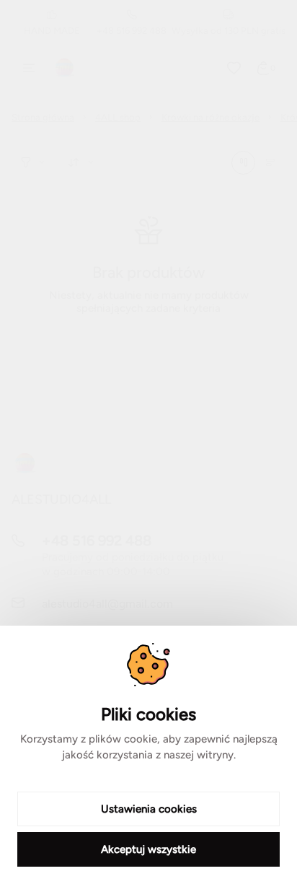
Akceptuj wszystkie (148, 849)
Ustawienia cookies (149, 808)
